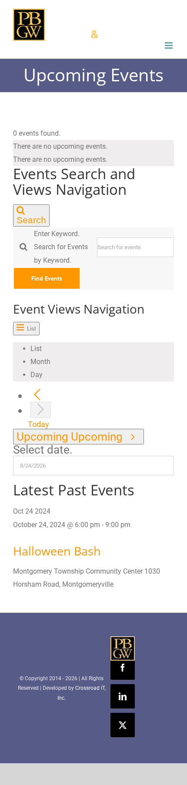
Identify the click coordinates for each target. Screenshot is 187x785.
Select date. (43, 449)
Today (38, 424)
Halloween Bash (57, 551)
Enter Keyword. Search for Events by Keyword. (61, 247)
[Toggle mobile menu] (169, 45)
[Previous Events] (37, 395)
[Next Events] (40, 410)
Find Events (46, 278)
